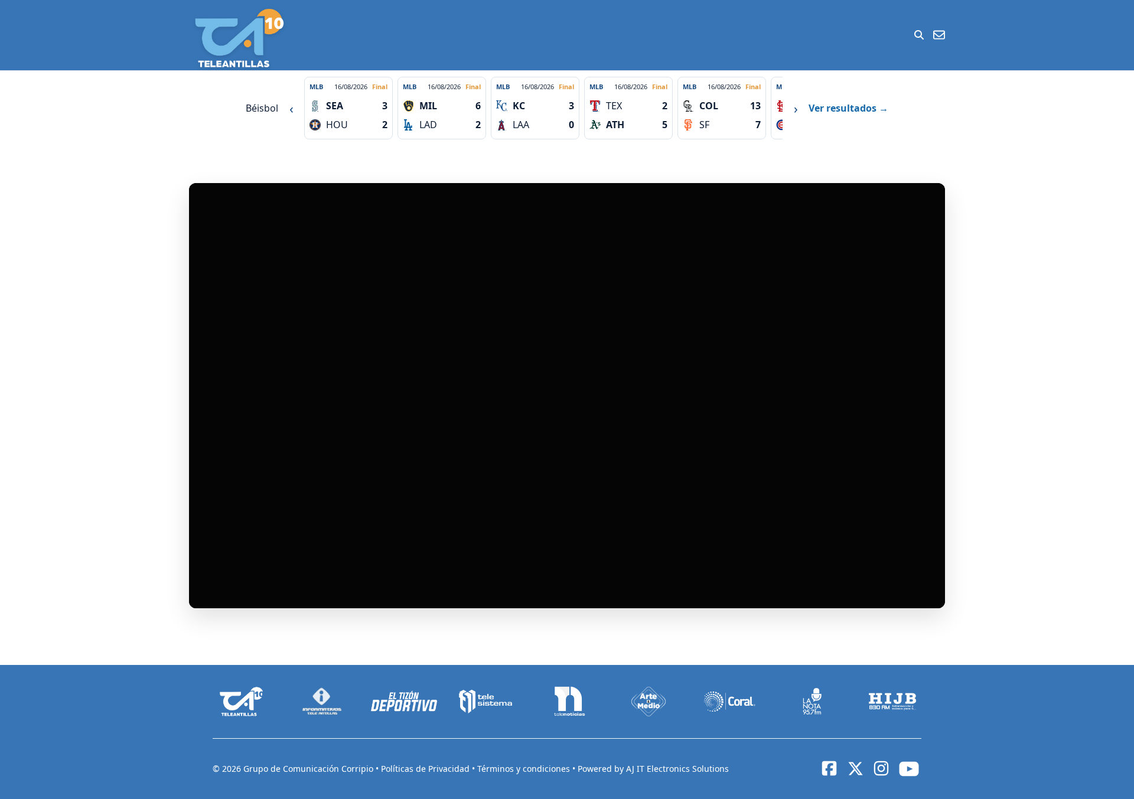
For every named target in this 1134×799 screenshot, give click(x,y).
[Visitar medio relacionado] (242, 701)
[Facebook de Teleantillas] (829, 768)
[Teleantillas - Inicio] (239, 38)
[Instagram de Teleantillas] (881, 768)
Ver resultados (848, 108)
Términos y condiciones (524, 768)
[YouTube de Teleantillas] (909, 769)
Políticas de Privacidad (426, 768)
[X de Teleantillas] (855, 769)
